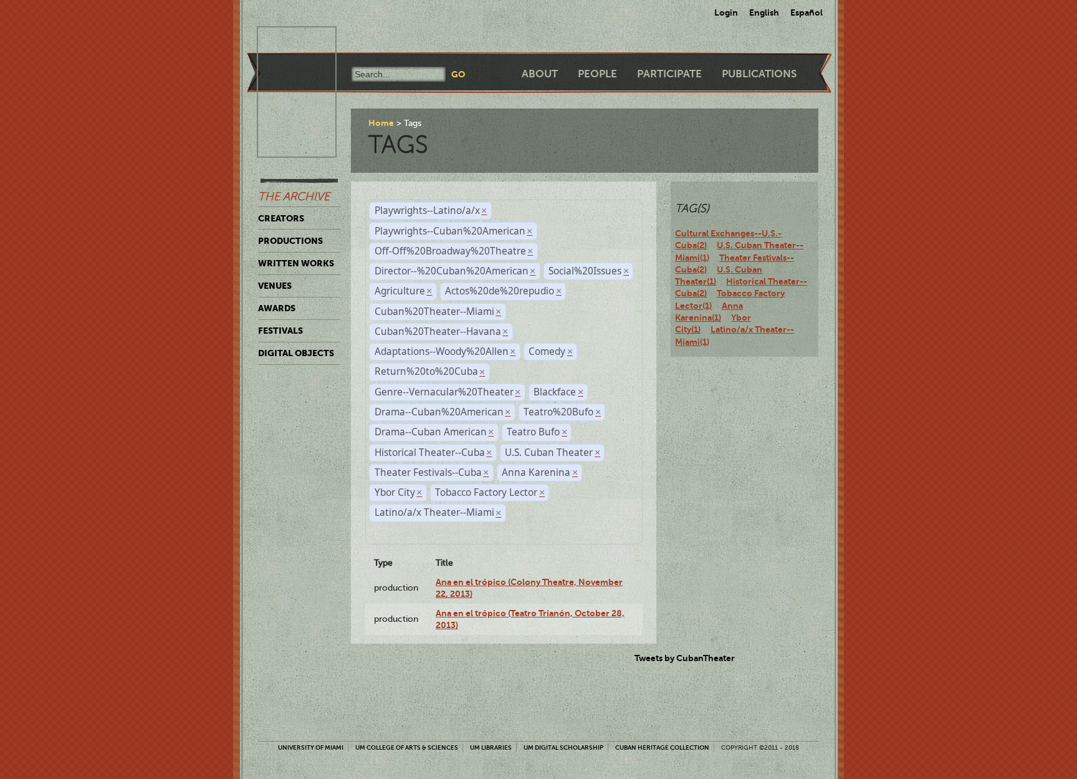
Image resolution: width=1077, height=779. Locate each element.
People (597, 74)
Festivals (280, 331)
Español (806, 12)
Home (381, 123)
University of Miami (310, 747)
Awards (276, 308)
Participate (669, 74)
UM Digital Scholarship (563, 747)
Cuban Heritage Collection (662, 747)
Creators (281, 218)
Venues (275, 286)
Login (726, 12)
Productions (290, 241)
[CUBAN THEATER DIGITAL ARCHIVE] (285, 41)
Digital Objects (296, 353)
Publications (759, 74)
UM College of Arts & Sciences (406, 747)
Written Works (296, 263)
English (764, 12)
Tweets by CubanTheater (684, 658)
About (540, 74)
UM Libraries (491, 747)
